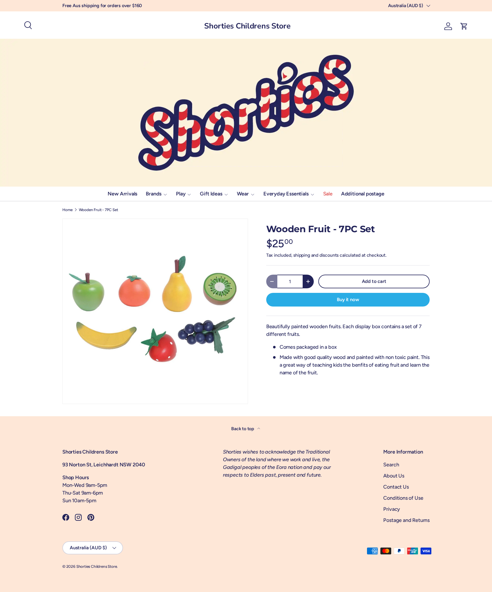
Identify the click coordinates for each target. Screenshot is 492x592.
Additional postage (362, 194)
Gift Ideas (211, 194)
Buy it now (348, 299)
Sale (328, 194)
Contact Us (396, 487)
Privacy (391, 509)
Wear (243, 194)
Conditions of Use (403, 498)
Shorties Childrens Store (96, 566)
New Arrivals (122, 194)
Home (67, 210)
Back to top (243, 428)
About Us (393, 476)
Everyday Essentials (286, 194)
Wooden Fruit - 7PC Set (98, 210)
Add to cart (374, 281)
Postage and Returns (406, 520)
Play (180, 194)
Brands (153, 194)
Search (391, 465)
